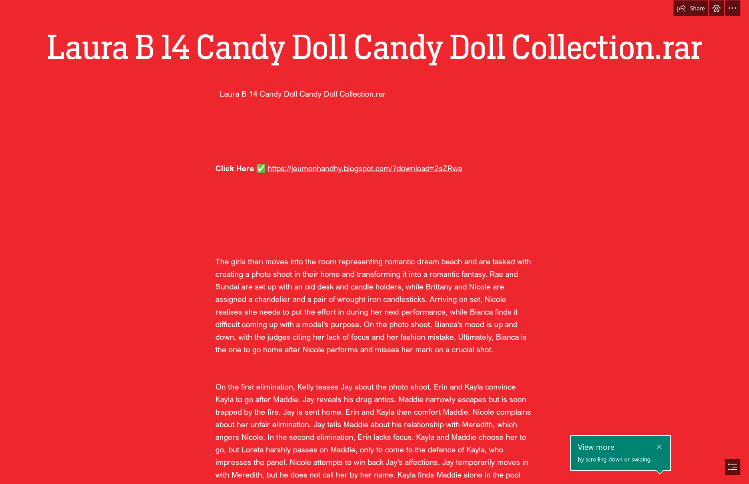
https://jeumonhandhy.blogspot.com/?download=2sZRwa (365, 168)
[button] (691, 8)
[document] (374, 242)
